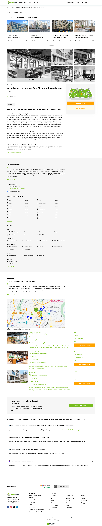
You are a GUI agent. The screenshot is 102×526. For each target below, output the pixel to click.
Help (30, 2)
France (68, 503)
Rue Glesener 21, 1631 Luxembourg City (70, 430)
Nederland (54, 507)
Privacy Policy (57, 517)
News (30, 504)
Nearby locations (80, 108)
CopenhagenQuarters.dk (35, 511)
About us (35, 2)
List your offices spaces (35, 500)
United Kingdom (70, 498)
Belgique (53, 510)
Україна (83, 495)
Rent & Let (22, 2)
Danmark (53, 495)
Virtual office (18, 7)
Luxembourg (25, 7)
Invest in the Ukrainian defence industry (39, 509)
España (68, 500)
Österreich (69, 507)
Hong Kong (84, 500)
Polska (83, 498)
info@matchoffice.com (13, 501)
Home (8, 7)
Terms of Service (66, 517)
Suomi (52, 503)
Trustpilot (9, 479)
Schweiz (68, 510)
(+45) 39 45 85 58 (11, 503)
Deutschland (54, 505)
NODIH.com (32, 507)
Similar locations (80, 103)
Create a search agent (35, 495)
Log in (85, 2)
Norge (52, 500)
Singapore (84, 503)
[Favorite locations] (94, 2)
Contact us (32, 502)
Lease (12, 7)
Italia (67, 505)
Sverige (53, 498)
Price (78, 2)
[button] (23, 22)
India (82, 505)
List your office (70, 2)
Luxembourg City (32, 7)
